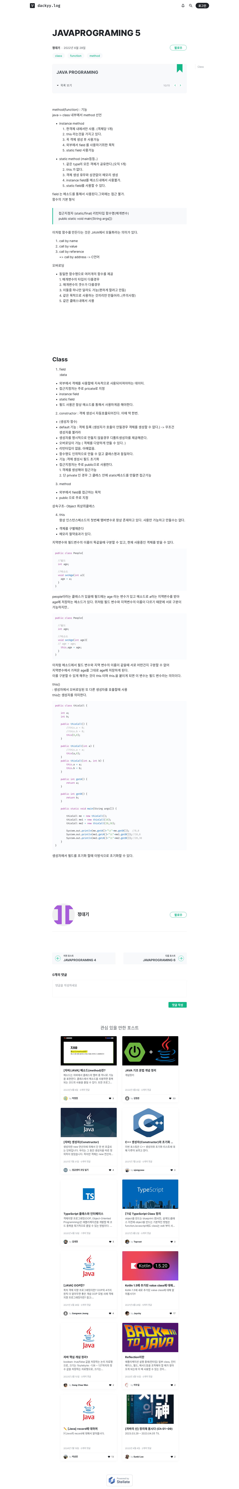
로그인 (202, 6)
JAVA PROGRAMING (77, 72)
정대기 (56, 48)
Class (201, 66)
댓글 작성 (177, 1005)
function (76, 55)
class (58, 55)
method (95, 55)
